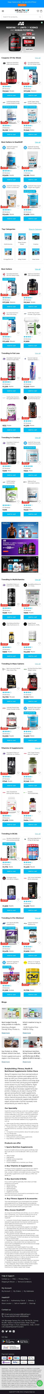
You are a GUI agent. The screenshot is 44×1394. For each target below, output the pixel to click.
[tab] (18, 51)
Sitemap (32, 1303)
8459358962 (24, 1316)
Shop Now (22, 5)
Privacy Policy (23, 1279)
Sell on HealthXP (20, 1303)
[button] (38, 11)
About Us (5, 1301)
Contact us (5, 1279)
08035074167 (14, 1316)
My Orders (17, 1291)
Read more (6, 1033)
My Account (6, 1291)
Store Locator (6, 1303)
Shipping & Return (8, 1282)
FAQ (14, 1279)
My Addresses (29, 1291)
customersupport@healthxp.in (19, 1314)
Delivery (31, 1301)
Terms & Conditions (25, 1282)
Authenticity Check (18, 1301)
